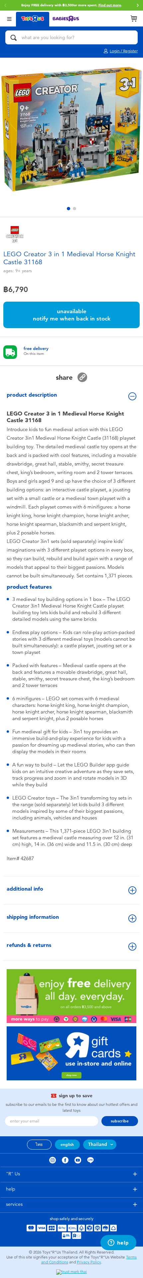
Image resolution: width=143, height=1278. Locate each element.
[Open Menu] (9, 18)
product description (32, 395)
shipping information (33, 917)
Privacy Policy (89, 1262)
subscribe (120, 1121)
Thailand (97, 1144)
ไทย (39, 1144)
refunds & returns (29, 945)
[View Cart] (134, 19)
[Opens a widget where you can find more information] (118, 1243)
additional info (25, 889)
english (67, 1144)
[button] (137, 5)
